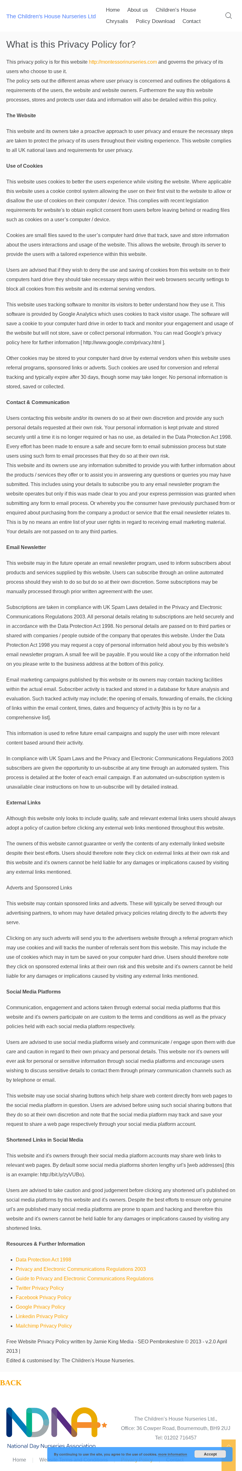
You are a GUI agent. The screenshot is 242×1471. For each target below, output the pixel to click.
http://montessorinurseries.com (123, 62)
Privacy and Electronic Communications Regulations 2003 (81, 1269)
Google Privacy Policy (40, 1307)
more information (172, 1454)
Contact (191, 21)
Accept (210, 1454)
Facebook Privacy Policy (43, 1297)
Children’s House (176, 10)
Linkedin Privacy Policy (42, 1316)
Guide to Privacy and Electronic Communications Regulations (84, 1278)
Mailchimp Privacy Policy (44, 1326)
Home (113, 10)
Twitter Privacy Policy (40, 1288)
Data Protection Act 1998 (43, 1259)
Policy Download (155, 21)
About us (137, 10)
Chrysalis (117, 21)
